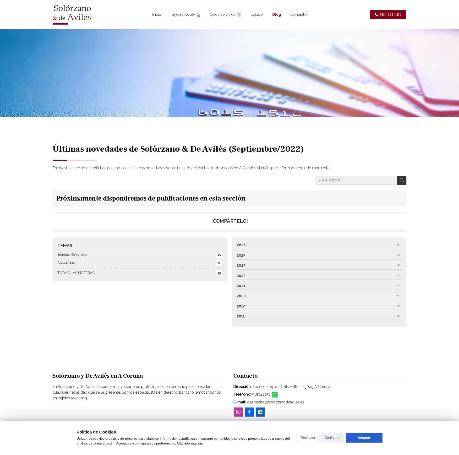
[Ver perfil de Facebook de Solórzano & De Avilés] (249, 412)
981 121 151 (261, 394)
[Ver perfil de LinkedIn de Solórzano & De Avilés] (260, 412)
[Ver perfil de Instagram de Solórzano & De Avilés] (238, 412)
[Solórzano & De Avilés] (72, 15)
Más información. (190, 443)
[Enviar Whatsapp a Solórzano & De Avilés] (275, 394)
